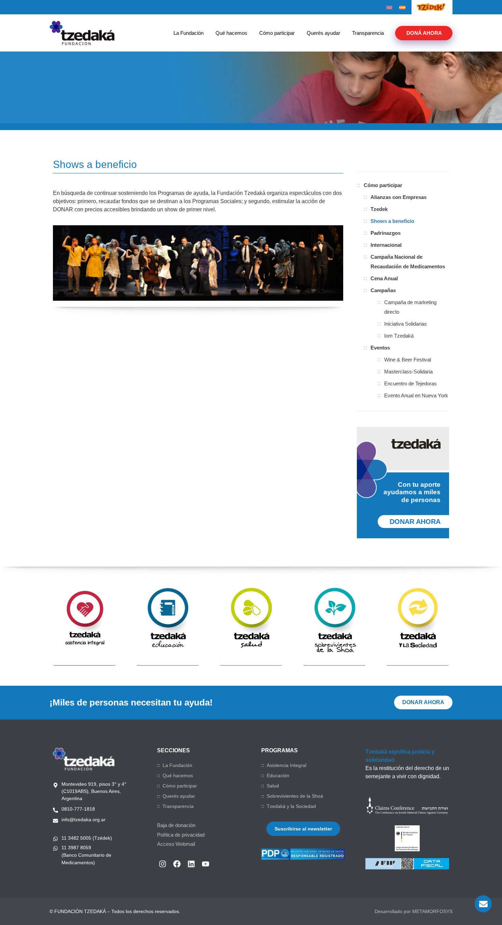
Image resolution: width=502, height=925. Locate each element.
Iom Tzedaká (399, 336)
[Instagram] (162, 863)
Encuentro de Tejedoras (410, 383)
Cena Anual (384, 278)
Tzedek (379, 209)
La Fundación (188, 33)
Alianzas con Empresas (399, 197)
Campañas (383, 290)
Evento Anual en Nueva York (416, 395)
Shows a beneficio (392, 221)
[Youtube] (205, 863)
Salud (273, 785)
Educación (278, 775)
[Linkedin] (191, 863)
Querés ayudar (323, 33)
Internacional (386, 245)
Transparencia (368, 33)
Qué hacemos (231, 33)
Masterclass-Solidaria (408, 371)
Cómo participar (277, 33)
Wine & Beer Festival (407, 359)
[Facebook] (176, 863)
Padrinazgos (386, 233)
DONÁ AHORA (424, 33)
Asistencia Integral (286, 765)
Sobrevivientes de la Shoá (295, 796)
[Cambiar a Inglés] (389, 7)
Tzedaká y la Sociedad (291, 806)
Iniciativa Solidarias (405, 324)
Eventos (380, 348)
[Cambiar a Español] (402, 7)
